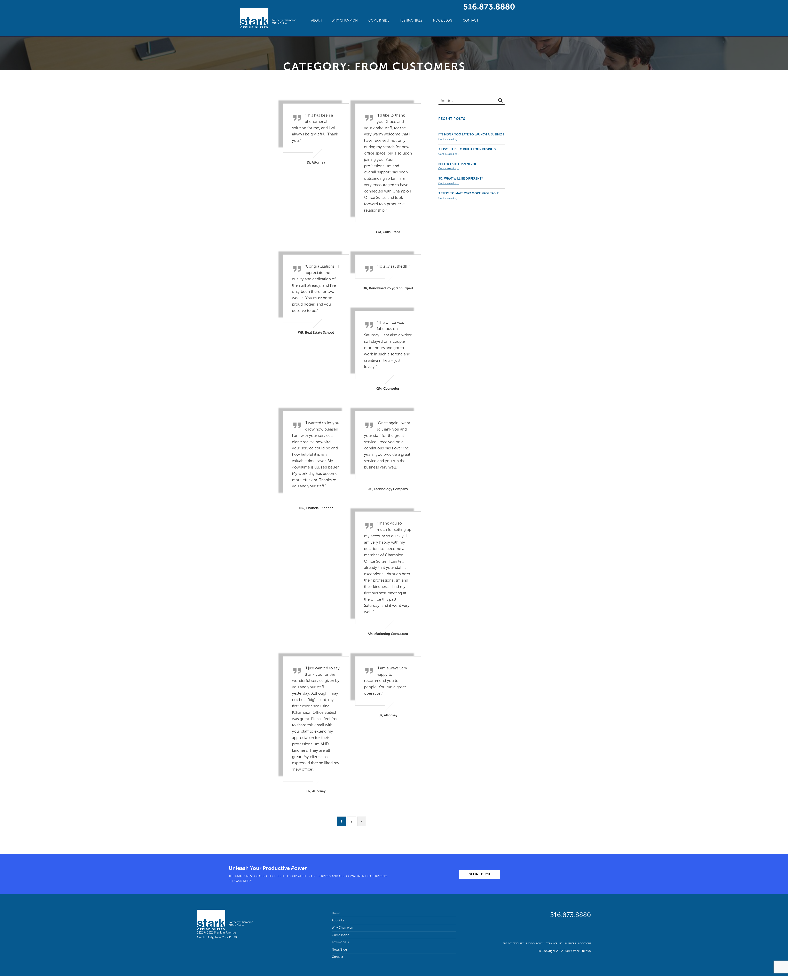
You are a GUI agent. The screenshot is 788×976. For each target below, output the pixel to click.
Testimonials (411, 20)
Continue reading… (448, 139)
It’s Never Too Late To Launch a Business (471, 134)
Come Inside (378, 20)
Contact (470, 20)
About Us (338, 920)
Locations (584, 943)
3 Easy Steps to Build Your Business (467, 149)
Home (336, 913)
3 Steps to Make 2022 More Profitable (468, 193)
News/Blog (442, 20)
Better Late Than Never (457, 164)
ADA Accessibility (513, 943)
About (316, 20)
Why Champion (345, 20)
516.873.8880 (489, 6)
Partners (570, 943)
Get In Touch (479, 874)
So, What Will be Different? (460, 178)
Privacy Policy (535, 943)
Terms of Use (554, 943)
